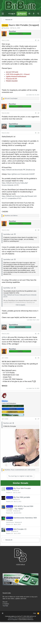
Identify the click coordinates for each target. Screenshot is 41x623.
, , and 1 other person (20, 470)
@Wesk (4, 337)
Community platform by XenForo (20, 616)
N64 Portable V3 (19, 529)
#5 (38, 333)
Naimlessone (10, 522)
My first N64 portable (21, 497)
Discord (5, 602)
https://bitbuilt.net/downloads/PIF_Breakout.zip (18, 170)
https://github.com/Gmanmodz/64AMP (21, 174)
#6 (38, 358)
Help (34, 613)
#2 (38, 113)
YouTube (5, 606)
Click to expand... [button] (21, 305)
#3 (38, 133)
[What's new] (33, 13)
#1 (38, 40)
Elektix (8, 531)
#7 (38, 419)
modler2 (8, 490)
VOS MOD (9, 511)
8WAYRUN (30, 618)
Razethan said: (7, 423)
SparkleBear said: (8, 234)
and (11, 98)
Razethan (6, 28)
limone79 (9, 499)
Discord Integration (12, 619)
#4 (38, 230)
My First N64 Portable (22, 488)
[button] (29, 13)
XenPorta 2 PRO (12, 618)
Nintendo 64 (15, 490)
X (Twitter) (6, 604)
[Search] (38, 13)
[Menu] (2, 14)
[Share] (35, 40)
